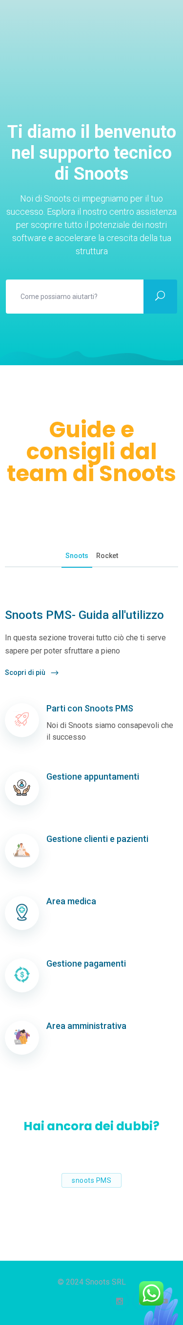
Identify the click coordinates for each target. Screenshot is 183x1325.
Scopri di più (26, 672)
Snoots (76, 556)
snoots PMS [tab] (91, 1180)
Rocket (107, 556)
